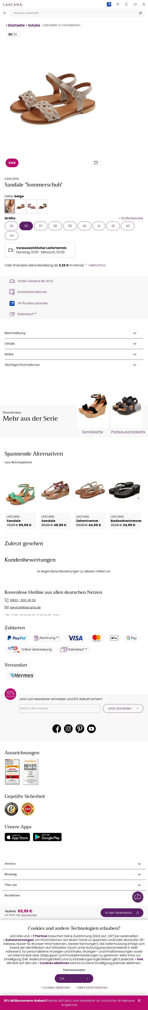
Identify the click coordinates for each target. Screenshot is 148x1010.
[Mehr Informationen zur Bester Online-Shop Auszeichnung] (12, 772)
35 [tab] (11, 226)
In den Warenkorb (118, 912)
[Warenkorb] (143, 4)
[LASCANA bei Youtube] (91, 728)
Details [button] (10, 343)
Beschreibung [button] (15, 333)
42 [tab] (113, 226)
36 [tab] (26, 226)
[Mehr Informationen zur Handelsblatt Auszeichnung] (30, 772)
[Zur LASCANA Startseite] (12, 4)
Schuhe (34, 25)
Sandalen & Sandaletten (61, 25)
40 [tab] (85, 226)
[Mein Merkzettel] (135, 4)
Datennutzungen (19, 940)
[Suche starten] (140, 13)
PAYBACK (109, 10)
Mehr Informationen (93, 988)
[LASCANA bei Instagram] (68, 728)
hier (140, 959)
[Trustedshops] (11, 809)
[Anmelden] (126, 4)
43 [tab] (128, 226)
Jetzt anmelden (120, 708)
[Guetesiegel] (27, 809)
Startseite (16, 25)
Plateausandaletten (126, 432)
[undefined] (140, 407)
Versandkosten (29, 914)
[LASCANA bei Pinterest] (80, 728)
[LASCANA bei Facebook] (56, 728)
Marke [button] (9, 354)
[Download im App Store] (17, 837)
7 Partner (40, 936)
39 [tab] (70, 226)
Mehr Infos (97, 265)
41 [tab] (99, 226)
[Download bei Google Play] (47, 837)
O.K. (62, 978)
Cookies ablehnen (54, 963)
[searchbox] (72, 13)
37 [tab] (40, 226)
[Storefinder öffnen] (117, 4)
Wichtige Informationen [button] (22, 365)
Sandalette (92, 432)
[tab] (10, 206)
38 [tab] (55, 226)
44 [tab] (11, 235)
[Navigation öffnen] (4, 13)
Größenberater (132, 218)
